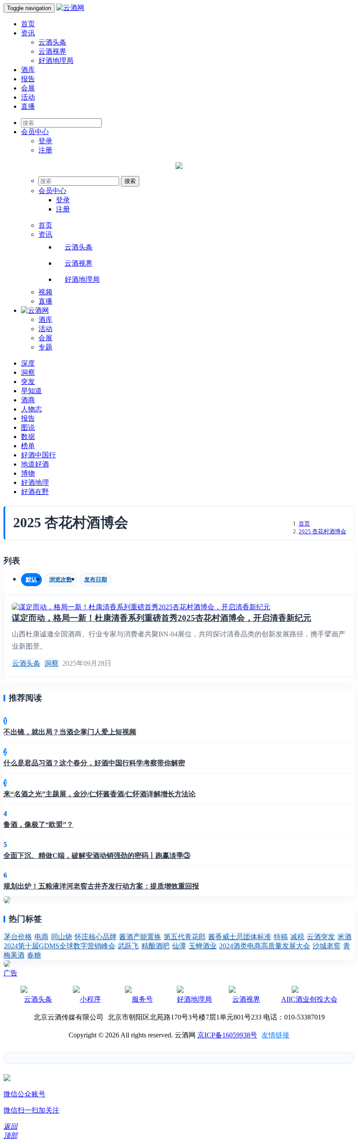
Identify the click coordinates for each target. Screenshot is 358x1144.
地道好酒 (35, 464)
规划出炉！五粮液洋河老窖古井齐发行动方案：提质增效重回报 (101, 886)
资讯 (28, 33)
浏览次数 (60, 579)
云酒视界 (52, 51)
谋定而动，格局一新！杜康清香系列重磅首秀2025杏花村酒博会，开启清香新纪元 (161, 617)
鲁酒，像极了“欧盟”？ (38, 824)
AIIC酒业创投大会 (309, 999)
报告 (28, 79)
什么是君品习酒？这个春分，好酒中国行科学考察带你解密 (94, 763)
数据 (28, 436)
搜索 (130, 181)
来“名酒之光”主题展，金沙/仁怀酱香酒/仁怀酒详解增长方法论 (99, 794)
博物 (28, 473)
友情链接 (275, 1035)
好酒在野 (35, 491)
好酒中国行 (38, 455)
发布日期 (95, 579)
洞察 (28, 372)
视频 (45, 292)
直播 (28, 106)
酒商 (28, 400)
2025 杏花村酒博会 (322, 531)
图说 (28, 427)
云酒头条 (52, 42)
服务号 (142, 999)
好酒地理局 (55, 60)
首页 (28, 24)
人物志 (31, 409)
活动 (28, 97)
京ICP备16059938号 (227, 1035)
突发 (28, 381)
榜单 (28, 445)
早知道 (31, 390)
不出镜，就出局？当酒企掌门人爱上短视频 (69, 732)
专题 (45, 347)
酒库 (28, 69)
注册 (45, 150)
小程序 (90, 999)
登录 (45, 141)
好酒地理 (35, 482)
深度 (28, 363)
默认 (31, 579)
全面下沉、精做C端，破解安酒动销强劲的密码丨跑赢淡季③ (96, 855)
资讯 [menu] (45, 234)
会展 (28, 88)
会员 (35, 131)
